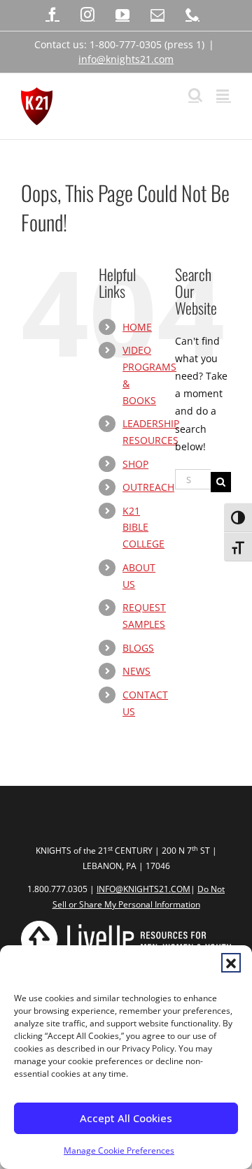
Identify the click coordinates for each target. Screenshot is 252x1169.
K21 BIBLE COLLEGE (143, 527)
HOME (137, 327)
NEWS (136, 670)
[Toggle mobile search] (195, 94)
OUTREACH (148, 487)
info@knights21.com (126, 59)
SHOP (135, 464)
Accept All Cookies (126, 1118)
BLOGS (138, 647)
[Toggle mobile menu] (223, 94)
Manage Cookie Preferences (119, 1150)
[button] (231, 963)
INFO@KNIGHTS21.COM (143, 889)
